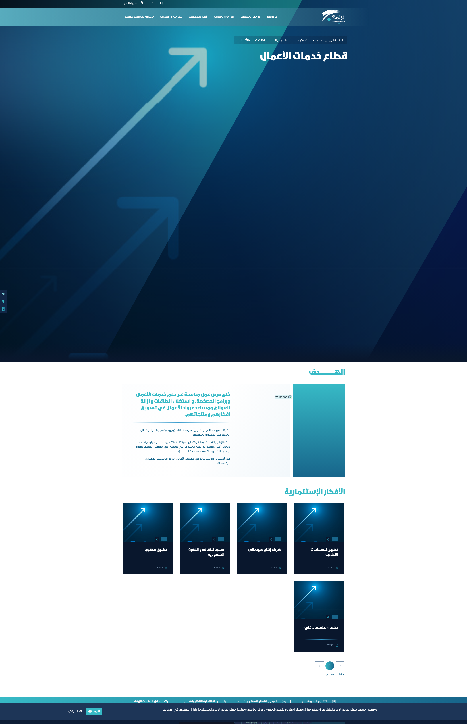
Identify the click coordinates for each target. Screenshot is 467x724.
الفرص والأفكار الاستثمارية (261, 702)
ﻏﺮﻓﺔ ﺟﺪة (271, 17)
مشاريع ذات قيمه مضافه (139, 17)
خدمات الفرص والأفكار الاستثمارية (281, 40)
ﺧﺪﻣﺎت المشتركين (250, 17)
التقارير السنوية (317, 702)
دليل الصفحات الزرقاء (147, 702)
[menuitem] (152, 3)
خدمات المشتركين (308, 40)
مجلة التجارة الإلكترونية (203, 702)
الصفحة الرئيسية (333, 40)
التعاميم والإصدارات (171, 17)
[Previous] (340, 666)
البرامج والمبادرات (224, 17)
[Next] (319, 666)
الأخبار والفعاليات (198, 17)
